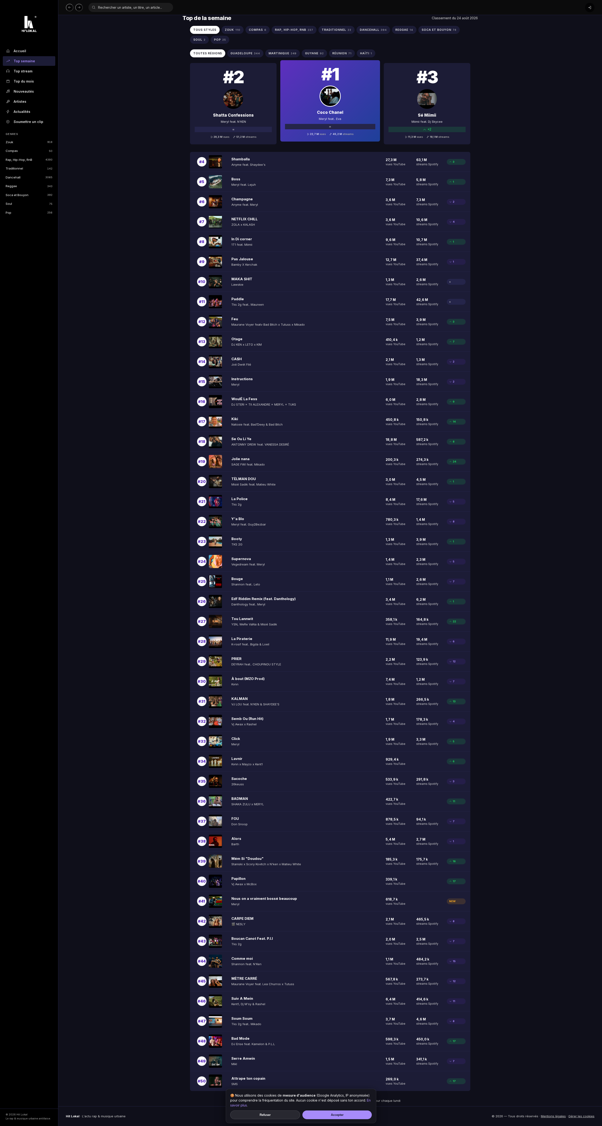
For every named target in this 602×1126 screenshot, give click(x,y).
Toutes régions (207, 53)
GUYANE (314, 53)
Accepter (337, 1115)
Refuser (265, 1115)
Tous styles (204, 30)
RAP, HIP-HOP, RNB (294, 30)
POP (220, 39)
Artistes (20, 101)
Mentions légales (553, 1116)
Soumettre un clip (28, 122)
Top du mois (24, 81)
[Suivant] (79, 7)
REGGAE (404, 30)
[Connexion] (589, 7)
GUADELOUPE (245, 53)
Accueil (20, 51)
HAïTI (366, 53)
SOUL (199, 39)
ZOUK (233, 30)
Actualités (22, 112)
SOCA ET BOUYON (439, 30)
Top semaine (24, 61)
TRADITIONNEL (336, 30)
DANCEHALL (373, 30)
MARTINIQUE (283, 53)
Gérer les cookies (581, 1116)
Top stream (23, 71)
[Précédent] (69, 7)
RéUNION (342, 53)
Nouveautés (24, 91)
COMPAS (257, 30)
